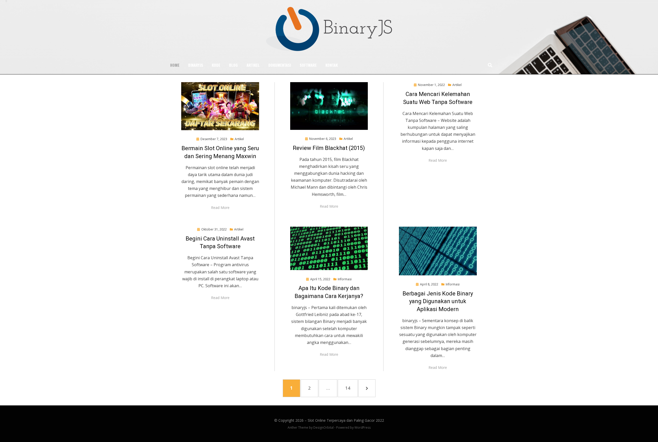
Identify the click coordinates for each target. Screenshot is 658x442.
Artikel (253, 65)
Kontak (331, 65)
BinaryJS (195, 65)
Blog (233, 65)
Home (174, 65)
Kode (216, 65)
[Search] (488, 65)
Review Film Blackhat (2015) (329, 148)
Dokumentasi (279, 65)
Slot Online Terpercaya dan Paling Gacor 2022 (346, 420)
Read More (220, 207)
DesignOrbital (323, 427)
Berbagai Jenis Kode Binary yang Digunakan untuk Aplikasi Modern (438, 301)
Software (308, 65)
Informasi (345, 279)
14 (350, 388)
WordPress (362, 427)
